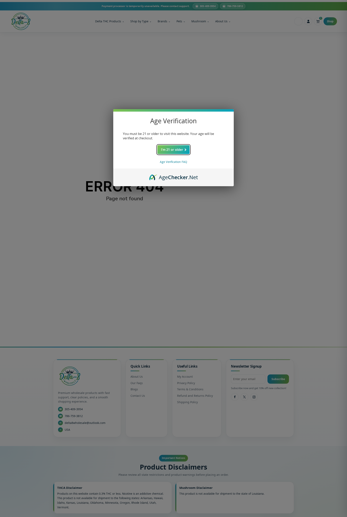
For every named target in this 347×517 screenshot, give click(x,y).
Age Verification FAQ (173, 162)
